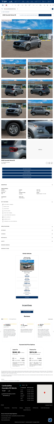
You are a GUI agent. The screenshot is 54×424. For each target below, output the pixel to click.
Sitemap (21, 407)
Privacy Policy (6, 407)
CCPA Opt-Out (35, 407)
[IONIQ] (4, 391)
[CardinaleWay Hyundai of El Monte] (6, 5)
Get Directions (5, 395)
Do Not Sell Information (45, 407)
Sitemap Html (27, 407)
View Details (27, 297)
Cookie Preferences (27, 409)
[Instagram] (3, 405)
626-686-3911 (24, 387)
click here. (18, 380)
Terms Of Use (14, 407)
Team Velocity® (22, 422)
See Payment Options (27, 168)
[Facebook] (1, 405)
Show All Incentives (27, 311)
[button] (45, 392)
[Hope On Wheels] (9, 391)
